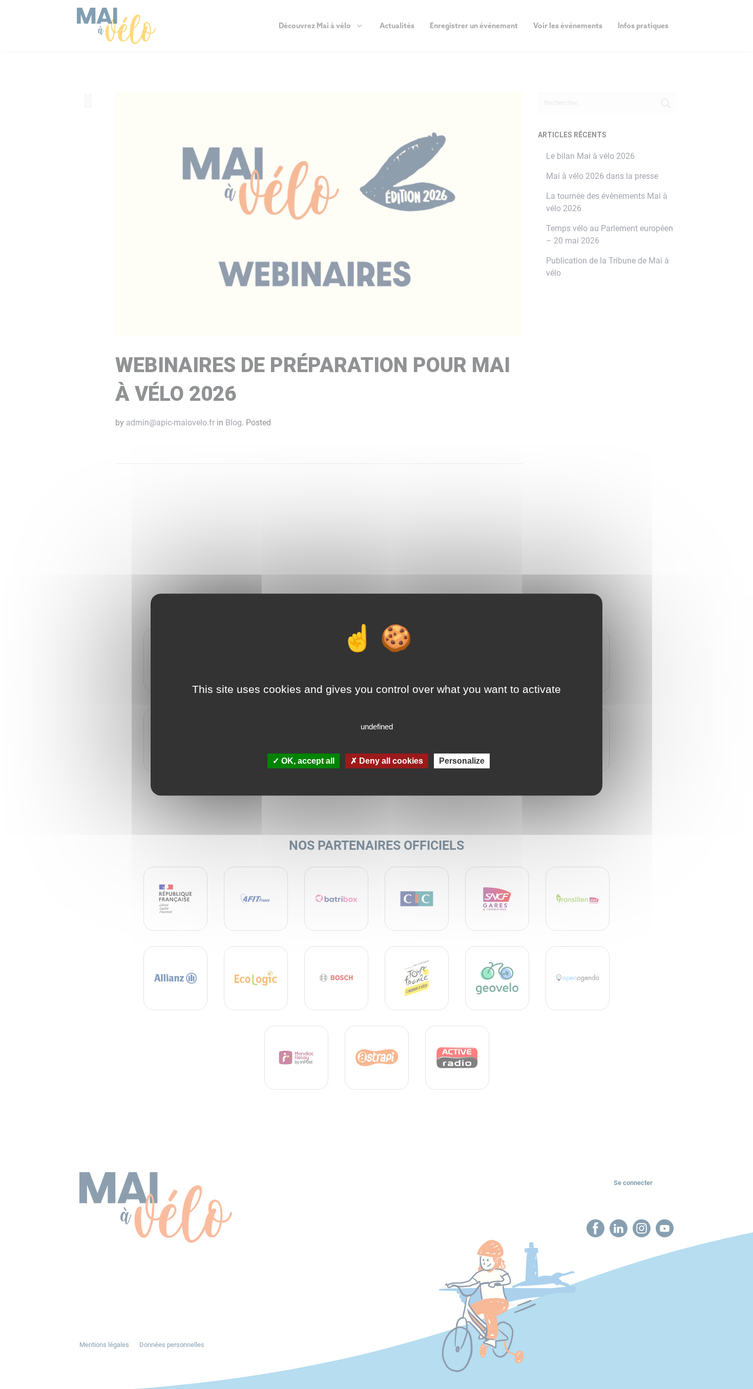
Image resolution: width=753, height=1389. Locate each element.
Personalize (462, 761)
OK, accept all (306, 761)
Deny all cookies (390, 761)
